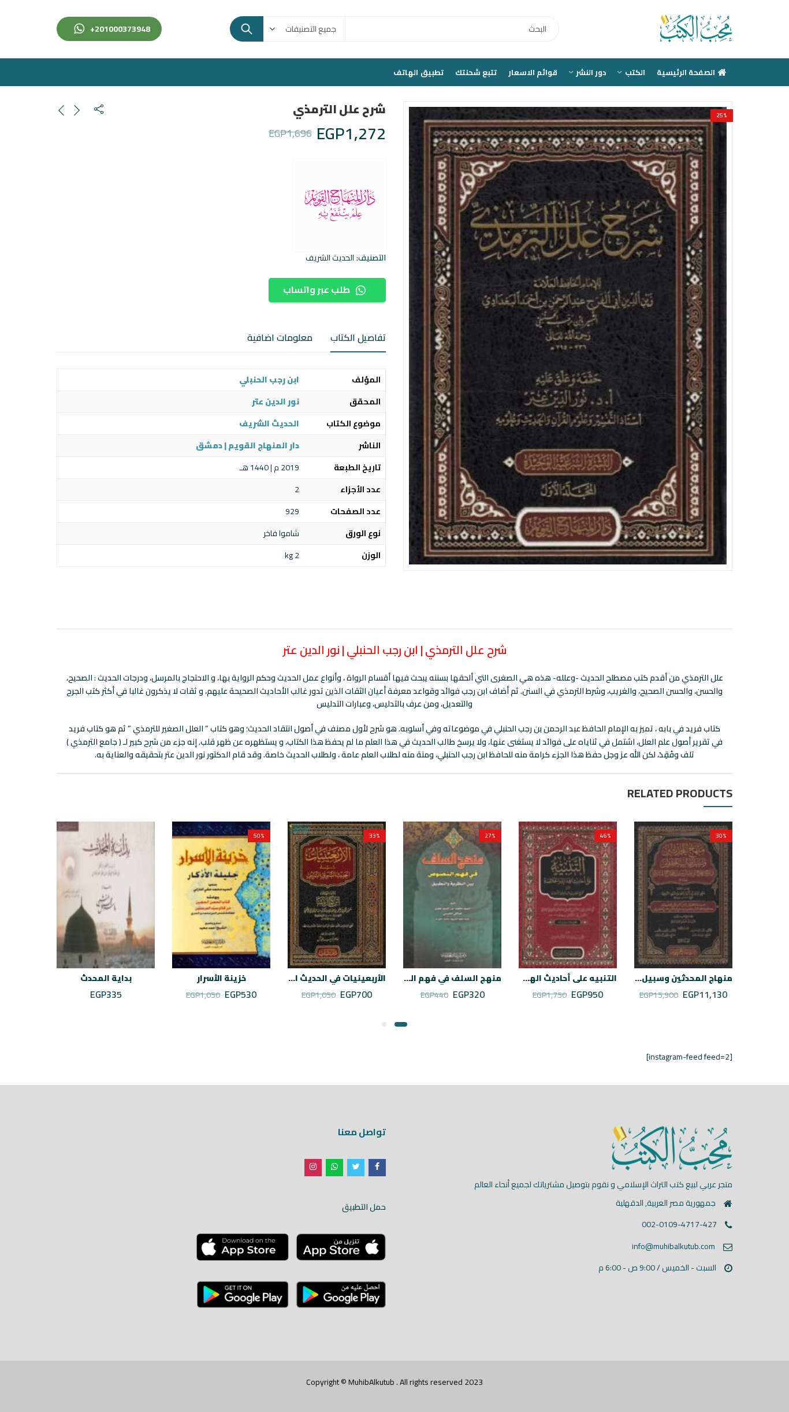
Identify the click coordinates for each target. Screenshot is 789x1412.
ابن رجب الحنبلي (269, 379)
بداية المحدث (106, 978)
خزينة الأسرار (221, 978)
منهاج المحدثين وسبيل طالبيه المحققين (653, 978)
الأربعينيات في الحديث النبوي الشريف (312, 978)
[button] (400, 1024)
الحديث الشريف (330, 257)
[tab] (358, 338)
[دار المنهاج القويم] (339, 205)
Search (246, 29)
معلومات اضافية (279, 337)
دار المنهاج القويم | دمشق (247, 445)
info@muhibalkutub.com (673, 1246)
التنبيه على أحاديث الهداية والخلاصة (546, 978)
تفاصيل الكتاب (358, 337)
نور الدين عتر (275, 401)
